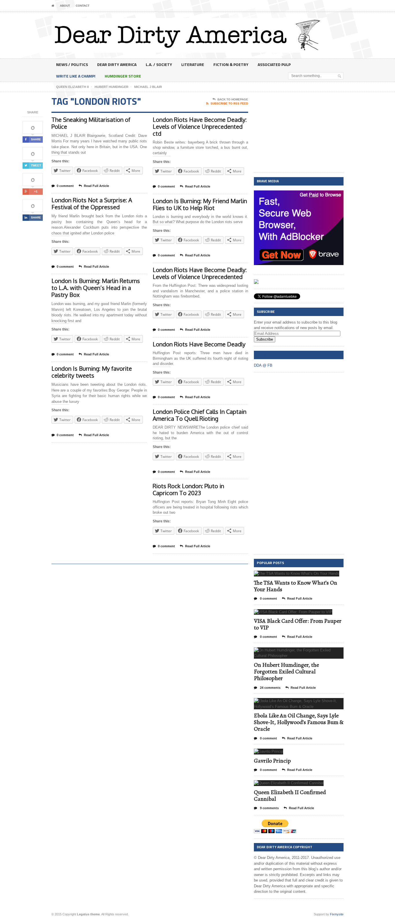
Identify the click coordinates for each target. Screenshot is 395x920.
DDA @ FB (265, 354)
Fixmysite (337, 914)
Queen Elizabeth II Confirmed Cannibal (290, 795)
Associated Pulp (274, 64)
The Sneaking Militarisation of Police (90, 123)
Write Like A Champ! (75, 76)
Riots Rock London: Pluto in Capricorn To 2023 (188, 489)
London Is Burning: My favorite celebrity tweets (91, 372)
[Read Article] (304, 576)
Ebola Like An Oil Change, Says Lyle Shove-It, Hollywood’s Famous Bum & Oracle (299, 722)
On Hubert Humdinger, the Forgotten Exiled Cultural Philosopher (286, 671)
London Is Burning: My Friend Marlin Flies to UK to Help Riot (200, 204)
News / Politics (72, 64)
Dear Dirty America (116, 64)
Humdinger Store (123, 76)
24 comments (269, 687)
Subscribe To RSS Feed (229, 103)
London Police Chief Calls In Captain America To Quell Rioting (199, 415)
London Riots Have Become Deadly (199, 344)
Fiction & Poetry (230, 64)
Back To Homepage (232, 99)
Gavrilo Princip (272, 761)
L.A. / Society (159, 64)
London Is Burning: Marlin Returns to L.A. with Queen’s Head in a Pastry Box (95, 287)
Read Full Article (96, 186)
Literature (192, 64)
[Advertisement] (299, 132)
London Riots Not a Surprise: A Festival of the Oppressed (91, 203)
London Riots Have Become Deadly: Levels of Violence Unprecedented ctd (200, 126)
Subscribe (264, 339)
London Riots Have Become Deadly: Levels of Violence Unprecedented (200, 273)
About (65, 5)
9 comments (269, 808)
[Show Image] (290, 576)
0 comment (65, 186)
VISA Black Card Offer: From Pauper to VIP (298, 624)
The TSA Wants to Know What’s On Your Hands (295, 586)
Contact (82, 5)
